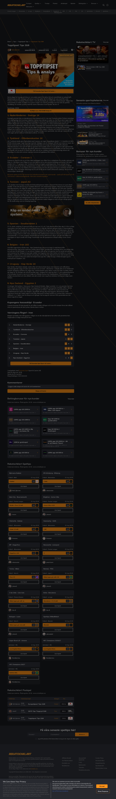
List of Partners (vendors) (60, 791)
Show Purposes (103, 791)
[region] (58, 789)
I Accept (102, 786)
